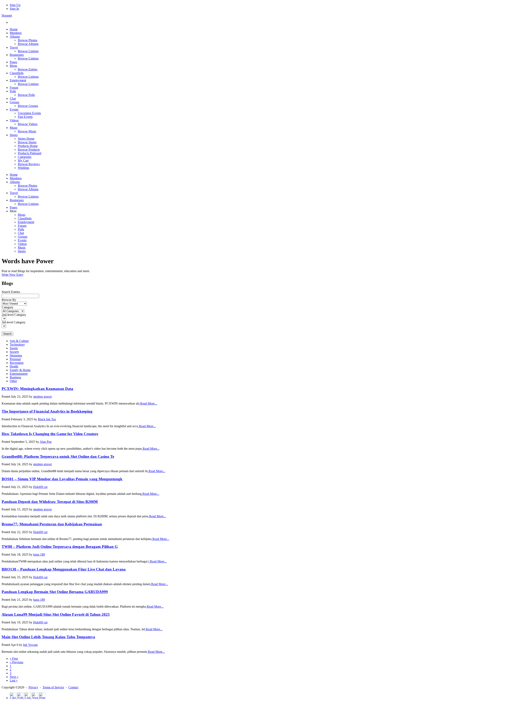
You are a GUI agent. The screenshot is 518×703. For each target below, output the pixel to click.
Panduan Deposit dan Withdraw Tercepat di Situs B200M (50, 502)
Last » (14, 680)
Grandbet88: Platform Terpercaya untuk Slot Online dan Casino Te (58, 456)
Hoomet (7, 15)
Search (7, 333)
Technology (17, 344)
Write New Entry (12, 274)
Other (13, 381)
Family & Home (20, 370)
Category (7, 307)
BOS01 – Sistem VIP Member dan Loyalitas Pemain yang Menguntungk (62, 479)
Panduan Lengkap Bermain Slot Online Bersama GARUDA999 (55, 592)
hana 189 (39, 554)
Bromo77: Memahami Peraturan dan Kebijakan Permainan (52, 524)
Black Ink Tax (47, 419)
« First (14, 658)
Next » (14, 677)
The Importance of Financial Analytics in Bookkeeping (47, 411)
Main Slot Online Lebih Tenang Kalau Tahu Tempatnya (48, 637)
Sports (14, 348)
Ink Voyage (30, 645)
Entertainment (19, 373)
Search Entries (11, 292)
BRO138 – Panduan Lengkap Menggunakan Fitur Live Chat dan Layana (64, 569)
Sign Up (15, 5)
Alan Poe (46, 441)
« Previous (16, 662)
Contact (73, 687)
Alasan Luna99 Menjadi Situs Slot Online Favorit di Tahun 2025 (56, 614)
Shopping (16, 355)
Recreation (16, 362)
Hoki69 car (40, 487)
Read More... (148, 403)
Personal (15, 359)
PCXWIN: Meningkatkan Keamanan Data (37, 389)
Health (14, 366)
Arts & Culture (19, 341)
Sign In (14, 8)
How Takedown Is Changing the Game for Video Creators (50, 434)
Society (14, 352)
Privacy (33, 687)
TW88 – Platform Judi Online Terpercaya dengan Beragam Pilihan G (60, 546)
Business (15, 377)
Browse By (9, 299)
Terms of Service (53, 687)
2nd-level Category (14, 314)
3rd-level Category (13, 322)
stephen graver (42, 396)
